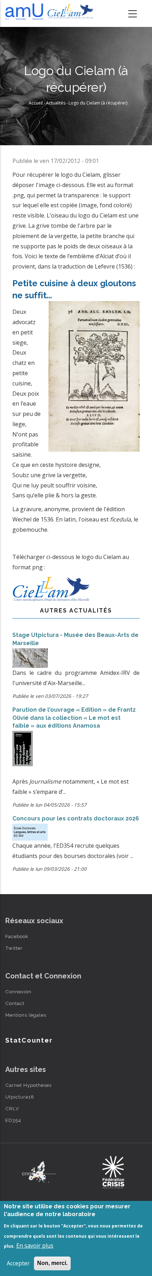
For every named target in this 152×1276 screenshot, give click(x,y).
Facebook (16, 936)
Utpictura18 (19, 1097)
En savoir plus (34, 1245)
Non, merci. (52, 1263)
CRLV (12, 1108)
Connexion (18, 991)
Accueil (36, 103)
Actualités (55, 103)
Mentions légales (25, 1015)
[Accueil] (50, 11)
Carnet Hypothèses (28, 1085)
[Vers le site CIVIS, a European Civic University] (38, 1172)
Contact (14, 1003)
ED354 (13, 1120)
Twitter (14, 948)
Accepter (18, 1263)
